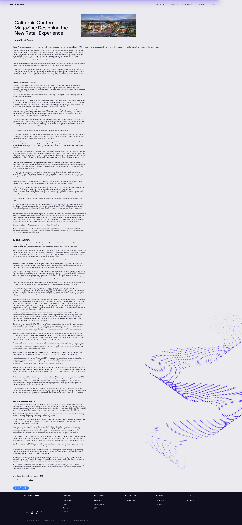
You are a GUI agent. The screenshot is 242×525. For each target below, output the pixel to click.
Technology (98, 500)
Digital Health (160, 500)
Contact (65, 508)
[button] (159, 4)
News (65, 504)
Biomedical (159, 504)
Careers (65, 512)
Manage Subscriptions (81, 520)
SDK (95, 508)
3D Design (190, 500)
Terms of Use (63, 520)
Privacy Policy (49, 520)
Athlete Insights (130, 500)
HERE (41, 476)
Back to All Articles (21, 488)
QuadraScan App (99, 504)
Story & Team (67, 500)
